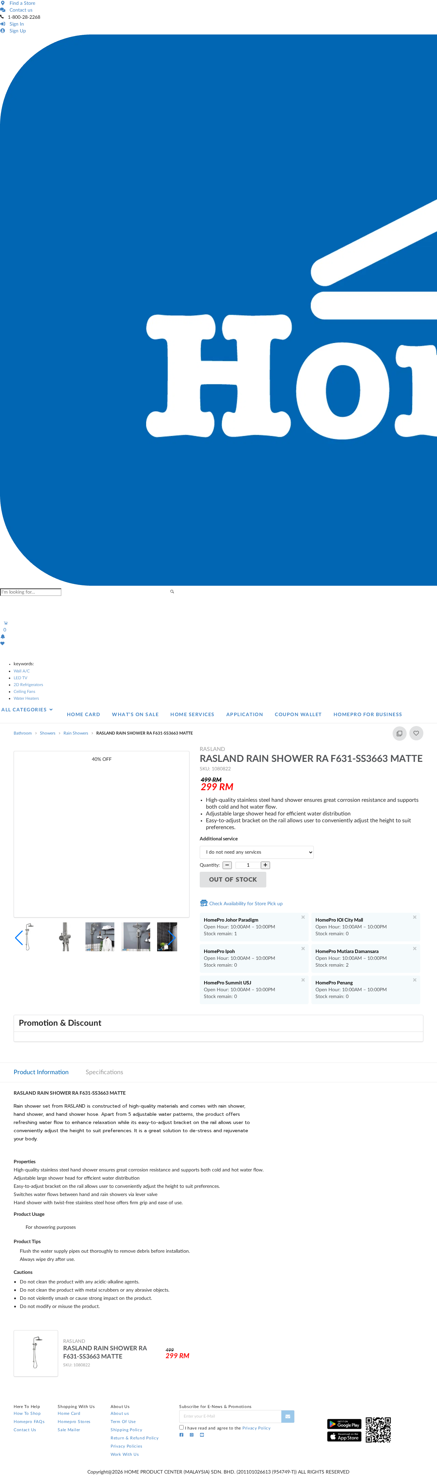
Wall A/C (22, 671)
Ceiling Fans (24, 691)
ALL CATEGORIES (24, 710)
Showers (47, 733)
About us (120, 1413)
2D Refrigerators (28, 685)
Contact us (19, 10)
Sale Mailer (69, 1430)
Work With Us (125, 1454)
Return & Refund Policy (134, 1438)
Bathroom (23, 733)
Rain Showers (76, 733)
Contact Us (25, 1430)
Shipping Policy (126, 1430)
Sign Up (16, 31)
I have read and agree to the (228, 1428)
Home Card (69, 1413)
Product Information (41, 1072)
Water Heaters (26, 698)
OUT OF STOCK (233, 879)
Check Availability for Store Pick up (245, 903)
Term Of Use (123, 1422)
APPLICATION (245, 714)
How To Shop (27, 1413)
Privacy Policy (256, 1428)
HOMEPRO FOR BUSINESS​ (368, 714)
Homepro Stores (74, 1422)
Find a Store (21, 3)
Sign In (15, 24)
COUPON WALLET (298, 714)
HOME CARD (84, 714)
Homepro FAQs (29, 1422)
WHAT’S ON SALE (135, 714)
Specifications (104, 1072)
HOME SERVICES (192, 714)
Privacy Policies (126, 1446)
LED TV (20, 678)
